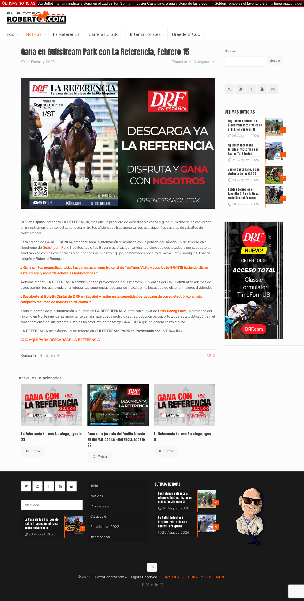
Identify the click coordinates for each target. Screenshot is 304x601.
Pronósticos (99, 506)
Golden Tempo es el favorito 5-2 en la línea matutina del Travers (245, 3)
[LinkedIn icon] (156, 585)
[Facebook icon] (142, 585)
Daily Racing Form (172, 311)
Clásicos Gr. (99, 516)
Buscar (231, 50)
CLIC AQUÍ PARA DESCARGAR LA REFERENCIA (60, 339)
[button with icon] (229, 89)
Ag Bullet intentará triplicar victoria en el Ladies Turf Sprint (63, 3)
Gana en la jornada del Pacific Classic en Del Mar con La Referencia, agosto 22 (116, 439)
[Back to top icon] (152, 567)
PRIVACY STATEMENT (207, 577)
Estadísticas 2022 (104, 526)
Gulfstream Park (55, 247)
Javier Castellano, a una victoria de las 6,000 (152, 3)
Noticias (96, 496)
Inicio (94, 485)
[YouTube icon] (152, 585)
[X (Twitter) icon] (147, 585)
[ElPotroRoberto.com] (36, 17)
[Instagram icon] (161, 585)
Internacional (100, 537)
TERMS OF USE (172, 577)
